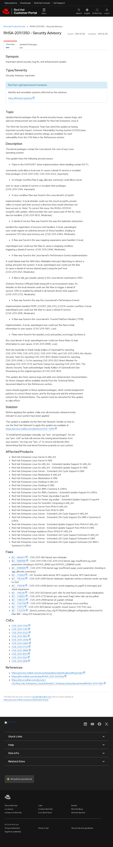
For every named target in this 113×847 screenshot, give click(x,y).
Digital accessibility (13, 831)
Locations (9, 809)
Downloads (25, 3)
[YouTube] (92, 725)
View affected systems (20, 98)
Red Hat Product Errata (14, 26)
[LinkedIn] (85, 725)
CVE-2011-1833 (20, 654)
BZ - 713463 (18, 575)
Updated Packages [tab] (28, 44)
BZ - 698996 (19, 560)
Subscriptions (11, 3)
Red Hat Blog (77, 809)
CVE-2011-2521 (19, 657)
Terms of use (43, 828)
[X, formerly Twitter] (106, 725)
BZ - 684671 (18, 557)
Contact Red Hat (45, 809)
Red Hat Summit (78, 812)
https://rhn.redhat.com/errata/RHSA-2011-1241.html (38, 676)
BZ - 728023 (18, 599)
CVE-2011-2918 (20, 661)
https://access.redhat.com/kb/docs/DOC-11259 (30, 428)
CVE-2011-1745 (20, 629)
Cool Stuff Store (45, 812)
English (87, 13)
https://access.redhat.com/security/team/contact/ (26, 699)
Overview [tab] (10, 44)
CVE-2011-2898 (20, 650)
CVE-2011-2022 (20, 632)
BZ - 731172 (18, 606)
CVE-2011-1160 (19, 636)
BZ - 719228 (18, 592)
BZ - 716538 (18, 585)
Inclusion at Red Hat (13, 812)
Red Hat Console (42, 3)
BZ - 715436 (18, 578)
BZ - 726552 (18, 596)
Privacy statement (12, 828)
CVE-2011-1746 (20, 625)
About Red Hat (11, 805)
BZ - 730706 (19, 603)
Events (74, 805)
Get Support (59, 3)
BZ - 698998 (19, 568)
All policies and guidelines (82, 828)
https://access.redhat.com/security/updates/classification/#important (47, 672)
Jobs (40, 805)
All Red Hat (97, 13)
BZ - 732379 (18, 610)
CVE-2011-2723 (20, 646)
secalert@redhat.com (41, 696)
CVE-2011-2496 (20, 639)
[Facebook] (99, 725)
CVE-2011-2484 (20, 643)
